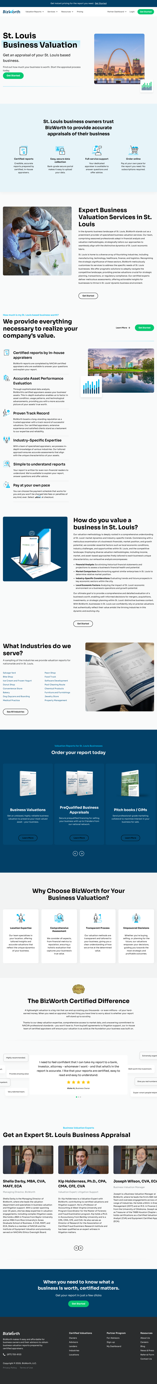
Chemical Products (54, 688)
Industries (74, 1350)
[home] (11, 12)
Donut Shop (9, 684)
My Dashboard (114, 1346)
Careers (144, 1342)
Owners (73, 1338)
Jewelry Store (52, 696)
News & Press (147, 1350)
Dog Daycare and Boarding (16, 696)
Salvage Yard (9, 673)
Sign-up (111, 1342)
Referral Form (147, 1354)
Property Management (56, 700)
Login (132, 12)
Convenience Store (12, 688)
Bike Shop (8, 676)
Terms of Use (26, 1367)
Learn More (27, 838)
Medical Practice (11, 700)
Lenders (73, 1346)
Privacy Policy (10, 1367)
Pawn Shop (50, 673)
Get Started (101, 3)
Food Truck (50, 676)
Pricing (80, 12)
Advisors (73, 1342)
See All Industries (15, 711)
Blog (142, 1346)
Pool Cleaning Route (55, 684)
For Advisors (113, 1338)
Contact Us (146, 1359)
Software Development (56, 680)
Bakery (6, 692)
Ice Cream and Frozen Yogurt (17, 680)
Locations (74, 1354)
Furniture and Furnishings (57, 692)
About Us (145, 1338)
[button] (35, 11)
